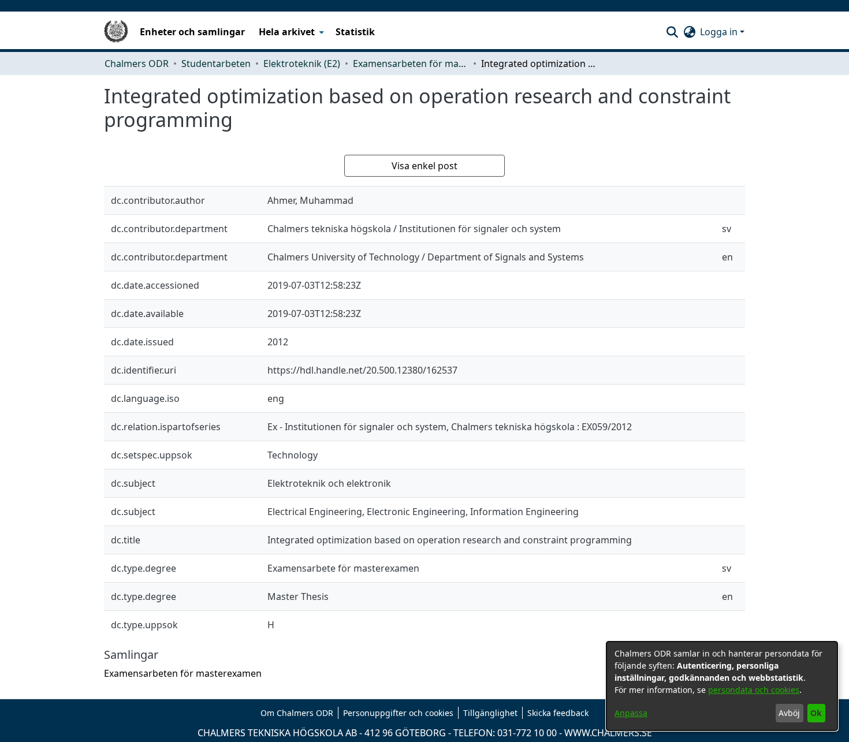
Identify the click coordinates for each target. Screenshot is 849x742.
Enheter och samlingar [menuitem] (192, 31)
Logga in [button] (720, 31)
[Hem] (116, 31)
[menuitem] (290, 31)
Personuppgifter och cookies (398, 712)
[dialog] (721, 686)
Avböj (789, 712)
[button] (672, 32)
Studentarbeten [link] (216, 63)
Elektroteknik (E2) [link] (301, 63)
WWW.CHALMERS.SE (608, 732)
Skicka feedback (558, 712)
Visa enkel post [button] (424, 165)
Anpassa (631, 712)
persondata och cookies (753, 689)
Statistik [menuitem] (355, 31)
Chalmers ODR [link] (137, 63)
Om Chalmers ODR (296, 712)
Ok (816, 712)
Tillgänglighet (490, 712)
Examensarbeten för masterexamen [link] (410, 63)
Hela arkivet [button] (287, 31)
